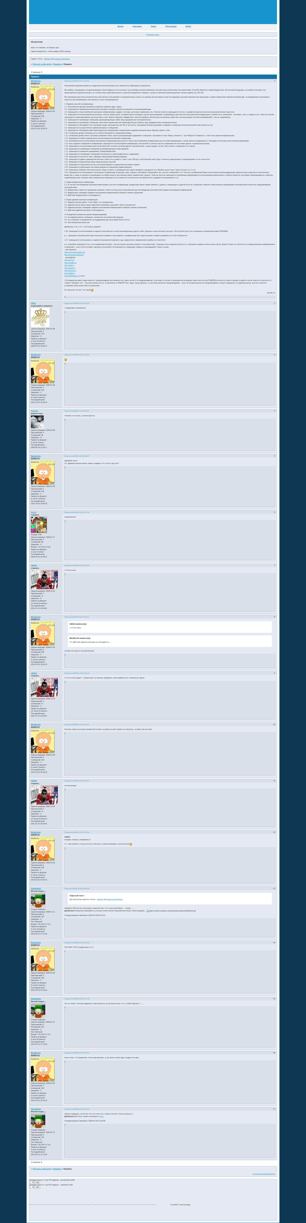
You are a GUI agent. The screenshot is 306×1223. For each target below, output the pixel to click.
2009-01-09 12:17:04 (81, 355)
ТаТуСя (34, 411)
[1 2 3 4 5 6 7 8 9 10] (32, 1182)
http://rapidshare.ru (71, 276)
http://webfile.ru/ (70, 263)
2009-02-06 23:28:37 (81, 1053)
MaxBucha (36, 81)
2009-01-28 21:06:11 (81, 617)
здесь (101, 1116)
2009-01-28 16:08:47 (81, 456)
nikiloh (34, 565)
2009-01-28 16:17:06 (81, 512)
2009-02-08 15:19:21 (81, 1109)
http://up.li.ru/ (69, 260)
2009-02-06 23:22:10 (81, 943)
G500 (33, 303)
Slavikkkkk (36, 889)
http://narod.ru (69, 268)
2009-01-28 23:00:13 (81, 724)
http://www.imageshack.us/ (74, 252)
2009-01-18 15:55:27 (81, 411)
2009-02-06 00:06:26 (81, 888)
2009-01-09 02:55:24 (81, 303)
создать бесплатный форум (263, 1174)
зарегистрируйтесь (62, 59)
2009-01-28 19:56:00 (81, 565)
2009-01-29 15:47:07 (81, 781)
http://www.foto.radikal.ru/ (74, 255)
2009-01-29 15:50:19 (81, 832)
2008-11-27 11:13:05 (81, 81)
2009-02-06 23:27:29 (81, 999)
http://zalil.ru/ (69, 265)
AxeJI (33, 512)
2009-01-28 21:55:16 (81, 673)
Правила (57, 64)
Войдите (47, 59)
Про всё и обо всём (42, 64)
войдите (100, 899)
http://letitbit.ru (69, 273)
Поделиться (68, 81)
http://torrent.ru (70, 271)
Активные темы (152, 35)
